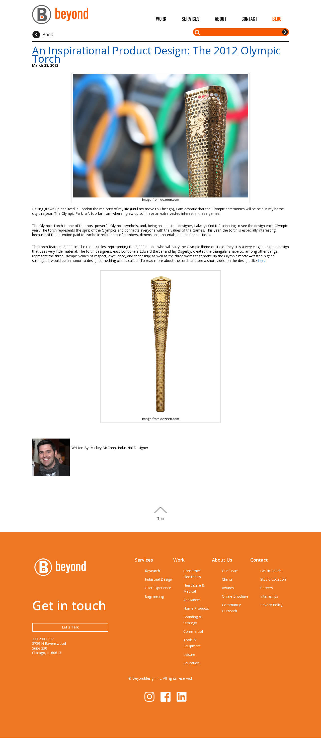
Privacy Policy (271, 604)
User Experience (158, 587)
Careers (266, 587)
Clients (227, 579)
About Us (222, 560)
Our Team (230, 570)
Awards (228, 587)
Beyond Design (60, 16)
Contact (249, 19)
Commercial (193, 631)
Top (160, 518)
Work (161, 19)
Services (191, 19)
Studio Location (273, 579)
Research (152, 570)
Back (47, 34)
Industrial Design (158, 579)
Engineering (154, 596)
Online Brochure (235, 596)
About (220, 19)
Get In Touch (270, 570)
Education (191, 663)
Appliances (192, 599)
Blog (276, 19)
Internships (269, 596)
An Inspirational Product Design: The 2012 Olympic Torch (156, 54)
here (262, 260)
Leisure (189, 654)
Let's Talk (70, 627)
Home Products (196, 608)
